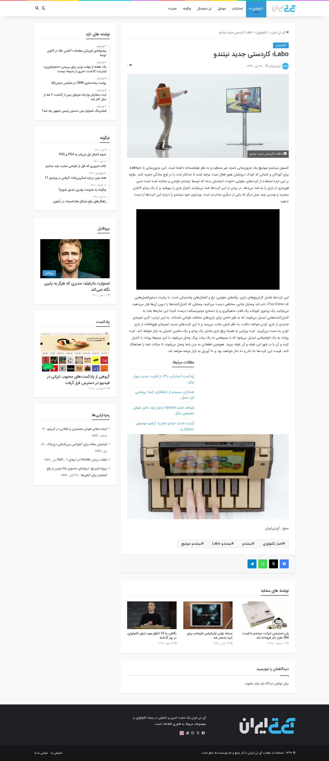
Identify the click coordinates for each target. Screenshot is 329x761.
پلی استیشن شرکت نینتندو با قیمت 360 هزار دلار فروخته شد (265, 635)
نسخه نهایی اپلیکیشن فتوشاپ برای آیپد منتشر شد (210, 635)
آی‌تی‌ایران (274, 66)
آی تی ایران (278, 32)
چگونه (187, 8)
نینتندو (247, 543)
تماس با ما (41, 752)
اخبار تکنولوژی (273, 543)
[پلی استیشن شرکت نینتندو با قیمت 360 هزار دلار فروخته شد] (264, 615)
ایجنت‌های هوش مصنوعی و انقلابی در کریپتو (77, 429)
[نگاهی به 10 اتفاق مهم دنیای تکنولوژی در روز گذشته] (152, 615)
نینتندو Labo (221, 543)
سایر (174, 8)
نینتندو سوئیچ (191, 543)
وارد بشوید (252, 683)
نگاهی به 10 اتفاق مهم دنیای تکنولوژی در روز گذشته (152, 635)
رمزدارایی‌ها (101, 415)
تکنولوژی (257, 8)
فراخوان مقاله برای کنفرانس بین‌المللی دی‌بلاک (77, 444)
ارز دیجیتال (204, 8)
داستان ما (56, 752)
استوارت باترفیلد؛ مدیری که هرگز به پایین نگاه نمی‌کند (77, 286)
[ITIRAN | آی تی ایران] (283, 8)
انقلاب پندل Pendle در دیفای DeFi (82, 459)
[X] (198, 733)
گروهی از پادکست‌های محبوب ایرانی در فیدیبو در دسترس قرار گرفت (78, 379)
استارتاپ (237, 8)
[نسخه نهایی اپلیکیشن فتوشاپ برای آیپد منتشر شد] (208, 615)
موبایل (222, 8)
